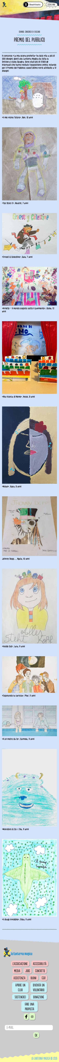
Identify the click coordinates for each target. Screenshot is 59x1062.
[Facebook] (26, 1016)
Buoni (33, 978)
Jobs (27, 971)
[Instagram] (32, 1016)
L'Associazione (20, 964)
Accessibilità (40, 964)
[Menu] (5, 5)
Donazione (38, 997)
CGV (44, 978)
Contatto (40, 971)
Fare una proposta (29, 1006)
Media (17, 971)
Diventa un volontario (39, 987)
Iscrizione (51, 4)
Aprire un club (20, 987)
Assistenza (19, 978)
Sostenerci (20, 997)
